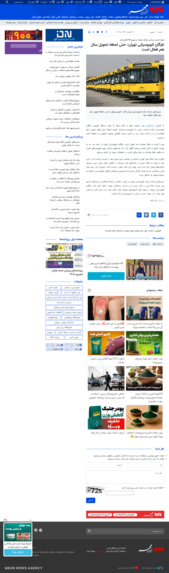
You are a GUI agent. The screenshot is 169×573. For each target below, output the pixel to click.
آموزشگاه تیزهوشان (72, 317)
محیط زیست (84, 22)
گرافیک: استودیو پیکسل (126, 568)
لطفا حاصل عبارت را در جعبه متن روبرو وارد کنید (143, 488)
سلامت (110, 17)
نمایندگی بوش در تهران (64, 322)
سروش (106, 2)
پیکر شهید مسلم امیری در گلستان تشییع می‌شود (65, 211)
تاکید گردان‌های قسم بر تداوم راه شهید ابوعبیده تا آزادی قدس (63, 84)
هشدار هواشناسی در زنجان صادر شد (64, 61)
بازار (92, 17)
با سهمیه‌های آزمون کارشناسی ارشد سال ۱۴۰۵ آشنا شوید (63, 189)
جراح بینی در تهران (72, 287)
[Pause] (129, 277)
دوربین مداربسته (64, 302)
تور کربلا (78, 297)
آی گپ (96, 2)
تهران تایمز (73, 337)
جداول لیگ (32, 2)
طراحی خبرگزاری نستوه (150, 568)
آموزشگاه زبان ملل (64, 327)
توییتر (68, 2)
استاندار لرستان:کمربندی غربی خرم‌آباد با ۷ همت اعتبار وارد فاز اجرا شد (63, 54)
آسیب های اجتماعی (37, 22)
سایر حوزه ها (11, 22)
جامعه (104, 17)
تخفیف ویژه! (18, 552)
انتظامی (149, 22)
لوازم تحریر (53, 287)
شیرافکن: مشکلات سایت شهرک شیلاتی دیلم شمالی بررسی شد (63, 120)
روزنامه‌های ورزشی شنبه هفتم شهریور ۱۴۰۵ (67, 272)
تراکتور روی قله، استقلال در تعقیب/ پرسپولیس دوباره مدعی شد (65, 180)
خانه (162, 17)
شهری (128, 22)
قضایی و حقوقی (139, 22)
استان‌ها (65, 17)
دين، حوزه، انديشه (136, 17)
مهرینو (49, 332)
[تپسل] (89, 256)
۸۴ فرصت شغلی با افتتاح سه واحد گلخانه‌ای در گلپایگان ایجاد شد (65, 111)
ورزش (87, 17)
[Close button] (30, 520)
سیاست (81, 17)
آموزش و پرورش (71, 22)
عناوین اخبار (159, 22)
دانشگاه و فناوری (121, 17)
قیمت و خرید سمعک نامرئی (69, 332)
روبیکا (59, 2)
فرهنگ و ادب (154, 17)
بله (88, 2)
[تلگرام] (40, 530)
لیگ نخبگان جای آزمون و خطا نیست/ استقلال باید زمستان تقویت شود (64, 171)
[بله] (36, 530)
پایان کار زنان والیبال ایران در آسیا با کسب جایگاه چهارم (65, 162)
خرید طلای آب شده (72, 292)
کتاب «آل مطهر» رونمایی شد (67, 76)
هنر (146, 17)
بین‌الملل (72, 17)
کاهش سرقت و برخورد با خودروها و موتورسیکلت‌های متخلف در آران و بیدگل (63, 69)
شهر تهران (145, 244)
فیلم (53, 17)
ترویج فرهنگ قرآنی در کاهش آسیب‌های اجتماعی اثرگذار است (63, 102)
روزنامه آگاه (55, 337)
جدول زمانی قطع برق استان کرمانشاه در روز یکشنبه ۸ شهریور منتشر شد (63, 220)
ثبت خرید (106, 276)
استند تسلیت (66, 297)
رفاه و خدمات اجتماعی (54, 22)
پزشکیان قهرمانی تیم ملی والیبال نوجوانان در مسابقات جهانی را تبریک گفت (65, 200)
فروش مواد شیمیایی (73, 312)
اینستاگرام (78, 2)
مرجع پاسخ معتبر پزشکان (64, 307)
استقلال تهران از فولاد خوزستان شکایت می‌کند (63, 153)
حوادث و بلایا (23, 22)
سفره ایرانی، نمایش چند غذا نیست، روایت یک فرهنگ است (65, 229)
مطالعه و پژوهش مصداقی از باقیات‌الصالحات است (67, 93)
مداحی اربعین (52, 297)
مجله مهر (46, 17)
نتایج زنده (44, 2)
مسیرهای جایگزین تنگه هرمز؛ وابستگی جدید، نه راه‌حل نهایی (63, 143)
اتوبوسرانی (132, 244)
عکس (58, 17)
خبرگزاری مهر (148, 125)
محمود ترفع (158, 244)
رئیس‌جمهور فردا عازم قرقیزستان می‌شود (63, 128)
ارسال (90, 500)
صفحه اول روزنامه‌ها (71, 239)
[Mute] (134, 277)
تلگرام (116, 2)
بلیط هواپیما (53, 317)
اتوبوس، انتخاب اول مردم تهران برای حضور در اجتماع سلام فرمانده (133, 230)
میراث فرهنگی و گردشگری (114, 22)
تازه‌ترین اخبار (75, 47)
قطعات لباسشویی (54, 312)
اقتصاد (97, 17)
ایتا (50, 2)
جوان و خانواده (96, 22)
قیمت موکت (53, 292)
